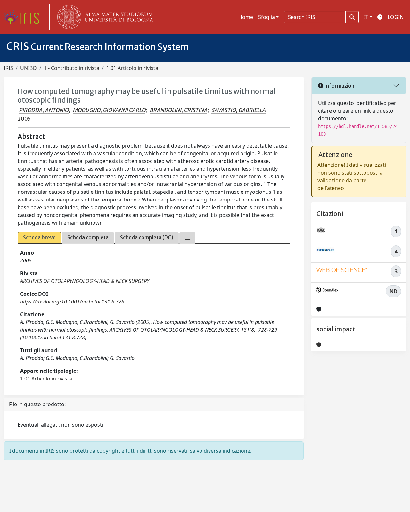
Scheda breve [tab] (39, 237)
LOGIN (396, 17)
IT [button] (366, 17)
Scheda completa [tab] (88, 237)
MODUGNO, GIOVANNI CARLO (109, 110)
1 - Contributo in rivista (71, 68)
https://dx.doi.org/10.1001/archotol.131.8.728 (72, 301)
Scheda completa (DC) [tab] (146, 237)
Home (245, 17)
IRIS (8, 68)
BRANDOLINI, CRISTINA (178, 110)
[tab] (187, 237)
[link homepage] (24, 17)
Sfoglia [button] (266, 17)
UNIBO (28, 68)
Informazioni (339, 85)
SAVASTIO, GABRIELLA (238, 110)
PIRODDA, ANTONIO (44, 110)
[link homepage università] (103, 17)
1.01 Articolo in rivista (132, 68)
